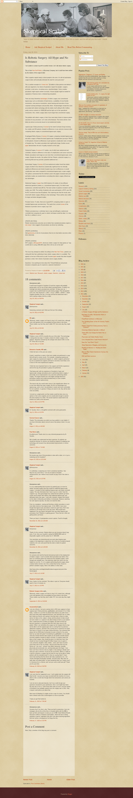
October (84, 301)
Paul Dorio (33, 432)
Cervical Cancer (34, 418)
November (85, 299)
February (85, 370)
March (84, 367)
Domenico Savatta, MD (36, 349)
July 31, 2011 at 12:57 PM (37, 402)
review (46, 127)
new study (28, 225)
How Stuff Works (37, 70)
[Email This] (57, 271)
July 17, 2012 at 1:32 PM (37, 585)
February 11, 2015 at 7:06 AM (38, 701)
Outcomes (82, 201)
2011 (82, 294)
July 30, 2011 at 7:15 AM (37, 344)
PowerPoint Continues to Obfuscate (92, 319)
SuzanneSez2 (34, 607)
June (83, 359)
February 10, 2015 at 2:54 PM (38, 666)
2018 (82, 275)
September (85, 304)
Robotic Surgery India (36, 591)
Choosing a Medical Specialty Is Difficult (93, 330)
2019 (82, 272)
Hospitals (81, 213)
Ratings (81, 221)
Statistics (55, 273)
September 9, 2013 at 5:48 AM (38, 601)
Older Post (70, 780)
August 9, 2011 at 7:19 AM (37, 447)
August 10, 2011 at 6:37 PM (37, 478)
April (83, 365)
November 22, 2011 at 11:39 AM (39, 547)
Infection (81, 216)
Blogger (70, 794)
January (84, 373)
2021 (82, 267)
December (85, 296)
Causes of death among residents (88, 152)
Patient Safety (83, 211)
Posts (83, 56)
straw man (45, 84)
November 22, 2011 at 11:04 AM (39, 521)
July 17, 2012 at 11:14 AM (37, 573)
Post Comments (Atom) (37, 783)
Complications (83, 206)
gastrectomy (31, 233)
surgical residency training (86, 188)
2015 (82, 283)
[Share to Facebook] (63, 271)
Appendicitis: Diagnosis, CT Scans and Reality (92, 74)
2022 (82, 264)
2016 (82, 280)
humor (80, 203)
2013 (82, 288)
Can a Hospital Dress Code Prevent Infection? (95, 339)
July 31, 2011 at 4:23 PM (37, 412)
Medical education (84, 198)
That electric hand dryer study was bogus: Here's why (96, 160)
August (84, 307)
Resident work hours (84, 223)
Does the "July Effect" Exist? (90, 342)
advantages (44, 98)
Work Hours (82, 226)
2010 (82, 376)
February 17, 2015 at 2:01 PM (38, 720)
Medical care (33, 273)
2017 (82, 277)
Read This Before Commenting (80, 47)
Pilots (80, 231)
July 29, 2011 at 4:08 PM (37, 298)
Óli (30, 318)
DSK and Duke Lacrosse (89, 356)
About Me (60, 47)
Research (40, 273)
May (83, 362)
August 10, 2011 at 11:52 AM (38, 459)
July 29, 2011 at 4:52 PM (37, 312)
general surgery (83, 193)
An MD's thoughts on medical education (90, 114)
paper (26, 145)
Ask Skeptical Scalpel (43, 47)
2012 (82, 291)
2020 (82, 269)
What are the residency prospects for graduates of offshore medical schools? (93, 105)
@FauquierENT (37, 243)
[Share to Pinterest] (65, 271)
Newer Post (27, 780)
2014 (82, 286)
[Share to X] (61, 271)
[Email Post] (53, 270)
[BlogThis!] (59, 271)
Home (28, 47)
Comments (84, 59)
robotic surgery (48, 273)
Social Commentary (84, 191)
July (83, 309)
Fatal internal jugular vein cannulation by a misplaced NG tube (98, 83)
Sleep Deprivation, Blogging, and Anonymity (94, 345)
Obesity (81, 228)
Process (81, 233)
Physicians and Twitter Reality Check (92, 337)
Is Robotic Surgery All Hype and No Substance (95, 312)
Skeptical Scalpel (35, 304)
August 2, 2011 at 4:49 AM (37, 426)
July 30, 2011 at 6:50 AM (37, 328)
